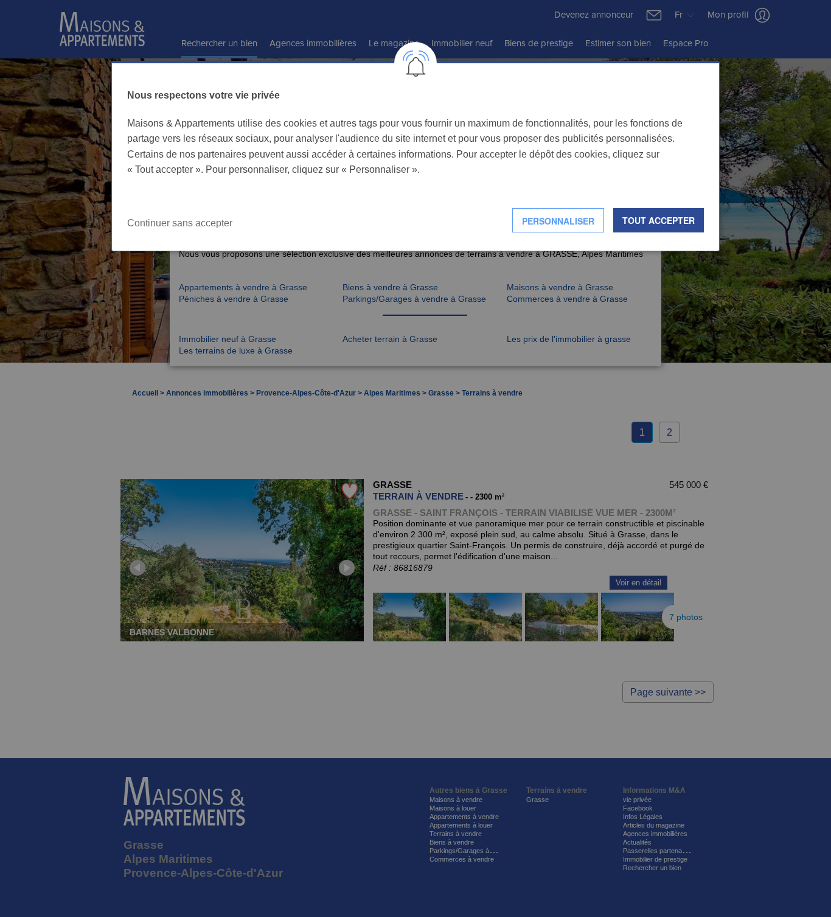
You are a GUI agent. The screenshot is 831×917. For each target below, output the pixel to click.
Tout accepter (658, 220)
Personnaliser (558, 221)
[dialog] (415, 156)
